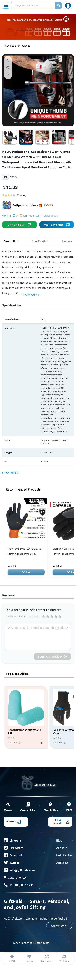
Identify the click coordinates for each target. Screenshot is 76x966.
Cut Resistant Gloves (17, 45)
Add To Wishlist (53, 224)
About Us (62, 862)
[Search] (58, 5)
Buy (28, 571)
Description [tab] (11, 241)
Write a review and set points (23, 616)
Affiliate (61, 847)
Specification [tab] (40, 241)
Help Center (64, 855)
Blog (59, 840)
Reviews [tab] (67, 241)
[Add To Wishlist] (42, 534)
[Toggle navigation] (6, 6)
